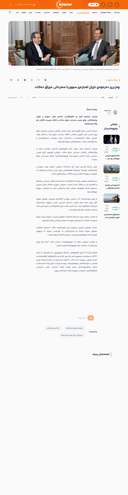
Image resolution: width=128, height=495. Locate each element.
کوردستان (117, 12)
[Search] (103, 4)
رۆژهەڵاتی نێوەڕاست (83, 12)
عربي (16, 4)
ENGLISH (25, 4)
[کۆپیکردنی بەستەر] (11, 80)
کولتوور (24, 12)
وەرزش (17, 12)
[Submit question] (91, 318)
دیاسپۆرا (94, 12)
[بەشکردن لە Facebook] (45, 80)
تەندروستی (47, 12)
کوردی (33, 4)
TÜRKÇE (20, 4)
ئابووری (64, 12)
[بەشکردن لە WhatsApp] (32, 80)
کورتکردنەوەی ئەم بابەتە (74, 328)
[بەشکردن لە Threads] (18, 80)
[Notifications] (117, 4)
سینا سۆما (107, 111)
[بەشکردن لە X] (39, 80)
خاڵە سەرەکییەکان (53, 328)
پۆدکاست (37, 12)
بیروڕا (30, 12)
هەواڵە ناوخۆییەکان (105, 12)
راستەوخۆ (92, 4)
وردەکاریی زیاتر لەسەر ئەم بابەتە (72, 335)
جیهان (71, 12)
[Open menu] (10, 12)
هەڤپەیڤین (56, 12)
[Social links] (10, 5)
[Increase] (21, 97)
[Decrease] (27, 97)
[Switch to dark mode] (110, 4)
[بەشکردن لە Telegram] (25, 80)
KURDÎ (29, 4)
